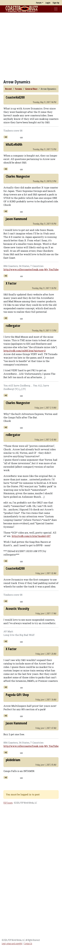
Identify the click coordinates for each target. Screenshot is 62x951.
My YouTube (51, 269)
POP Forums (8, 802)
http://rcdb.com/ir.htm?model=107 (31, 536)
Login (48, 2)
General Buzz (31, 88)
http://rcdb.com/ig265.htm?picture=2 (24, 350)
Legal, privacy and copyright (12, 943)
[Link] (21, 137)
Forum (39, 2)
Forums (18, 88)
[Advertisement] (31, 46)
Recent (8, 88)
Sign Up (56, 2)
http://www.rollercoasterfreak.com (23, 269)
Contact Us (28, 943)
